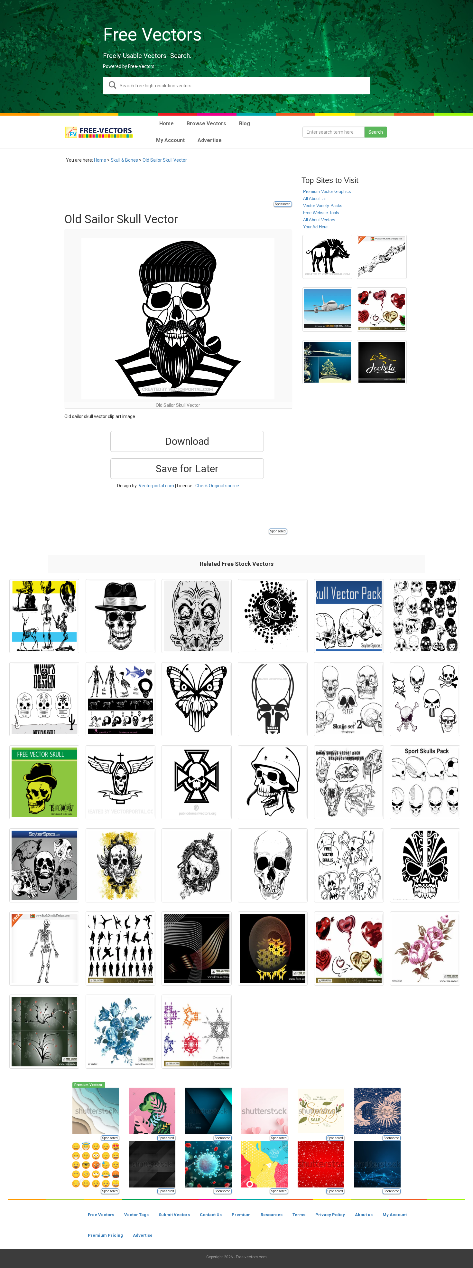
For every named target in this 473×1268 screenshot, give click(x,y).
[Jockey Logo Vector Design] (382, 362)
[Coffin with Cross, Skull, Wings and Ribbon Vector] (120, 782)
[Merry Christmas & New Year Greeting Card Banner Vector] (327, 362)
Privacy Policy (330, 1214)
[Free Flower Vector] (425, 948)
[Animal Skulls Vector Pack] (349, 782)
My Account (395, 1214)
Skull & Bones (124, 160)
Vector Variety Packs (322, 205)
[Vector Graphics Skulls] (349, 865)
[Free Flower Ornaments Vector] (44, 1032)
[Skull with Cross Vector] (196, 782)
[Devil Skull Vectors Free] (196, 616)
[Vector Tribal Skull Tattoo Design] (425, 865)
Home (100, 160)
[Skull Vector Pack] (44, 865)
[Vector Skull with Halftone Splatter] (273, 616)
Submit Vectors (174, 1214)
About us (364, 1214)
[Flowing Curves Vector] (196, 948)
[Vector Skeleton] (44, 616)
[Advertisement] (181, 185)
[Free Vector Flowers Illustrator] (120, 1032)
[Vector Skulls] (425, 699)
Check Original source (217, 485)
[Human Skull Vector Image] (273, 699)
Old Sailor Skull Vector (165, 160)
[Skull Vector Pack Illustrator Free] (349, 616)
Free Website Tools (321, 212)
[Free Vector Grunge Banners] (382, 257)
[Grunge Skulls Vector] (120, 865)
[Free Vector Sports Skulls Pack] (425, 782)
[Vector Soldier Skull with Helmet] (273, 782)
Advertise (143, 1235)
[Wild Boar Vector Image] (327, 257)
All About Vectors (319, 219)
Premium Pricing (105, 1235)
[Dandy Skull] (44, 782)
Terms (298, 1214)
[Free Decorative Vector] (196, 1032)
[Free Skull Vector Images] (425, 616)
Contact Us (211, 1214)
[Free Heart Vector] (382, 309)
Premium (241, 1214)
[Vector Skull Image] (273, 865)
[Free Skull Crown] (196, 865)
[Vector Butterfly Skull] (196, 699)
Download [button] (187, 441)
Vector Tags (136, 1214)
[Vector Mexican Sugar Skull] (44, 699)
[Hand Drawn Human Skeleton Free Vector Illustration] (44, 948)
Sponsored (283, 204)
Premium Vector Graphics (327, 191)
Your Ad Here (315, 226)
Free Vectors (101, 1214)
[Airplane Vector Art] (327, 309)
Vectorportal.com (156, 485)
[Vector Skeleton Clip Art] (120, 699)
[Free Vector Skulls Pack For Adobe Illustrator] (349, 699)
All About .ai (314, 198)
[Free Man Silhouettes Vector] (120, 948)
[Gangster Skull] (120, 616)
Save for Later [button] (187, 468)
